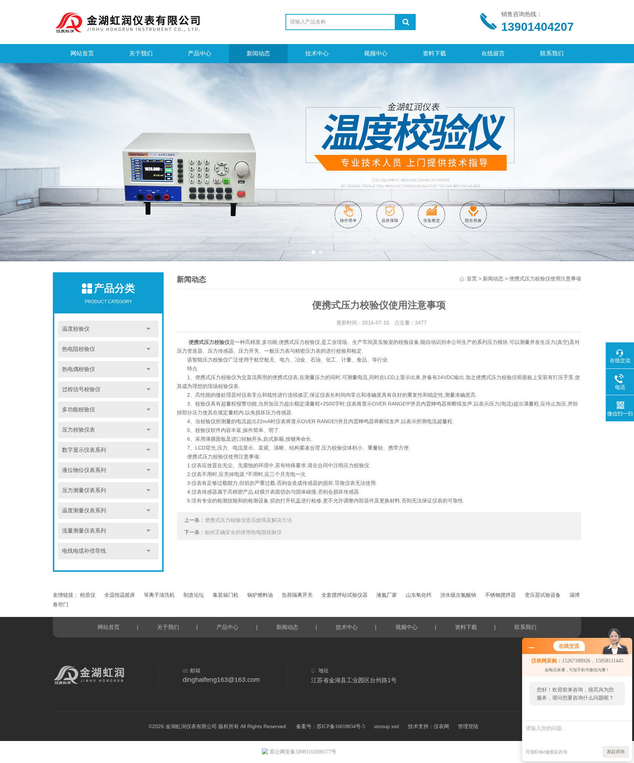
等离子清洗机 (159, 595)
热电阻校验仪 (78, 349)
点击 (148, 329)
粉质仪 (87, 595)
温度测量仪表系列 (84, 510)
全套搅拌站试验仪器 (344, 595)
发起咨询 (615, 751)
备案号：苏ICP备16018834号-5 (330, 726)
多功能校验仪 (78, 410)
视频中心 (375, 53)
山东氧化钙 (418, 595)
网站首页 (82, 53)
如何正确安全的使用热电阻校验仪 (243, 532)
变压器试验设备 (543, 595)
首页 (472, 278)
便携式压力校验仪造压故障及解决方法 (248, 520)
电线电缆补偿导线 (84, 551)
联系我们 (552, 53)
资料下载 (434, 53)
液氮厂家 (386, 595)
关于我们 (141, 53)
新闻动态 (258, 53)
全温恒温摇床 (119, 595)
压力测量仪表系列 (84, 490)
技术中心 (317, 53)
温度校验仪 (76, 329)
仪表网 (441, 726)
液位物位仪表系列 (84, 470)
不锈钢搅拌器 (500, 595)
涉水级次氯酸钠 (458, 595)
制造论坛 (193, 595)
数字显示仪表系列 (84, 450)
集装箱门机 (225, 595)
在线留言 (493, 53)
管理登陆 (468, 726)
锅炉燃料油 (260, 595)
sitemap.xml (386, 726)
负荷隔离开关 (297, 595)
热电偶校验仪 (78, 369)
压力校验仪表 (78, 430)
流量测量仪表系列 (84, 531)
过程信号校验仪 (81, 389)
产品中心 (199, 53)
